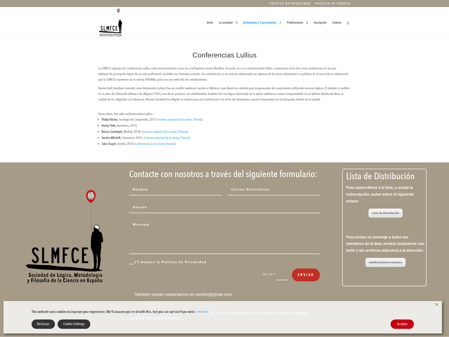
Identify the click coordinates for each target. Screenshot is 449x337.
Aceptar (402, 323)
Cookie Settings (74, 323)
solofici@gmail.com (214, 294)
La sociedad (226, 23)
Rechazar (43, 323)
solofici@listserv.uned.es (385, 262)
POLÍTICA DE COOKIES (333, 3)
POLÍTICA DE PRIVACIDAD (290, 3)
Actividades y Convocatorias (259, 23)
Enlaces (337, 23)
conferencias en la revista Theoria (155, 144)
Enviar (306, 274)
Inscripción (320, 23)
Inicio (210, 23)
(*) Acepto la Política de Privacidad (170, 262)
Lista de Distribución (385, 213)
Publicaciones (295, 23)
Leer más (202, 311)
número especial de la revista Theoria (180, 119)
